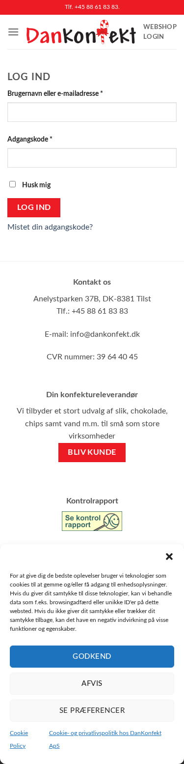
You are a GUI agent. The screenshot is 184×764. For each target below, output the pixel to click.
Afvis (91, 683)
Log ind (34, 207)
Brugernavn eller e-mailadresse (69, 93)
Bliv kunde (92, 452)
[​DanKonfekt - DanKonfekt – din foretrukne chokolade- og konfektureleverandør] (81, 32)
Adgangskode (43, 139)
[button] (169, 556)
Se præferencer (92, 710)
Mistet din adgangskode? (50, 227)
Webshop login (160, 32)
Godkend (92, 656)
